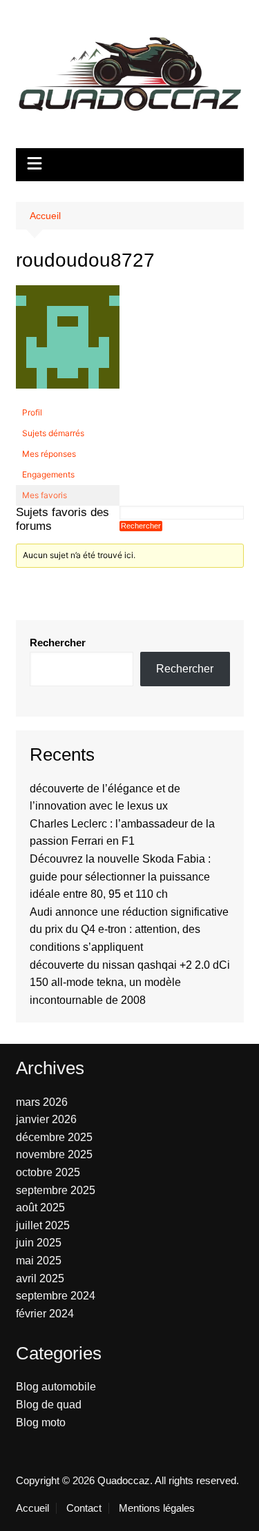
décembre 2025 (54, 1137)
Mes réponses (49, 454)
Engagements (48, 474)
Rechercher (58, 642)
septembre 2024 (55, 1296)
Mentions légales (157, 1508)
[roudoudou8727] (67, 343)
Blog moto (41, 1422)
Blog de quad (48, 1404)
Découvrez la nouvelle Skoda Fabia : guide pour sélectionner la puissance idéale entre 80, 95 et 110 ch (120, 876)
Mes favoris (44, 495)
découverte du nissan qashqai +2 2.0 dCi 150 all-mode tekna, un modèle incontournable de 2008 (130, 982)
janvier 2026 (46, 1119)
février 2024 (45, 1313)
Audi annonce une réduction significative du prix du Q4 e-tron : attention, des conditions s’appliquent (129, 929)
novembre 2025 (54, 1154)
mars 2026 (42, 1102)
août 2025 (40, 1207)
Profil (32, 412)
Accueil (32, 1508)
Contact (84, 1508)
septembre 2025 (55, 1190)
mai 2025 (38, 1260)
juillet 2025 (43, 1225)
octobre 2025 (48, 1172)
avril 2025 (40, 1278)
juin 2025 (38, 1243)
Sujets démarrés (53, 433)
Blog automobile (56, 1387)
